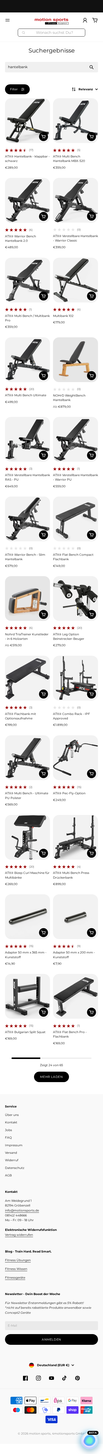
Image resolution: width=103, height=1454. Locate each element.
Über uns (12, 1115)
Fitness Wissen (16, 1269)
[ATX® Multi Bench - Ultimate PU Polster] (27, 757)
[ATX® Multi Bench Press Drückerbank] (75, 837)
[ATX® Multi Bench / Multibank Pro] (27, 280)
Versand (11, 1152)
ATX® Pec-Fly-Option (69, 793)
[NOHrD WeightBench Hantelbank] (75, 359)
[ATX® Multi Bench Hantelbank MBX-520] (75, 120)
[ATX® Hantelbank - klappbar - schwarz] (27, 120)
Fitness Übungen (18, 1260)
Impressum (13, 1145)
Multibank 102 (63, 316)
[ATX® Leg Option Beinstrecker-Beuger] (75, 598)
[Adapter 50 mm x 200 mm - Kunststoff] (75, 916)
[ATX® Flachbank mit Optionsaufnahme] (27, 678)
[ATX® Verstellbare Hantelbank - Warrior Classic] (75, 200)
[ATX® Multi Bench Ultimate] (27, 359)
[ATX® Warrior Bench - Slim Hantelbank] (27, 519)
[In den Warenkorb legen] (43, 136)
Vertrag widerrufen (19, 1235)
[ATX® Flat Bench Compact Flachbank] (75, 519)
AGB (8, 1175)
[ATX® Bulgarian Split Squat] (27, 996)
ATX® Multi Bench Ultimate (25, 395)
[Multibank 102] (75, 280)
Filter (14, 89)
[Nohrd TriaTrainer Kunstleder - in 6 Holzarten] (27, 598)
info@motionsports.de (22, 1210)
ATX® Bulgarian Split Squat (25, 1032)
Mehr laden (51, 1077)
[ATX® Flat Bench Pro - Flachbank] (75, 996)
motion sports (39, 1433)
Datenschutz (14, 1168)
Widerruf (11, 1160)
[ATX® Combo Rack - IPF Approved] (75, 678)
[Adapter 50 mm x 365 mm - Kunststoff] (27, 916)
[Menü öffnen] (7, 20)
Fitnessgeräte (15, 1277)
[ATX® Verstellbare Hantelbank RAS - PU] (27, 439)
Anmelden (51, 1339)
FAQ (8, 1137)
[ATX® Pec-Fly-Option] (75, 757)
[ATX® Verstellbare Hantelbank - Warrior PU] (75, 439)
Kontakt (11, 1122)
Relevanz (85, 89)
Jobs (8, 1130)
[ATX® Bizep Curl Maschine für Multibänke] (27, 837)
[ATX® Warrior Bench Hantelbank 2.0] (27, 200)
